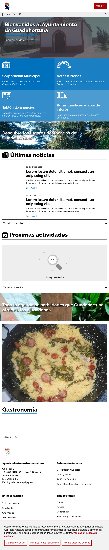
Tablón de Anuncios (66, 479)
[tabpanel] (54, 37)
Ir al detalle (64, 177)
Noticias (61, 502)
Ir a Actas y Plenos (81, 74)
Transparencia (9, 517)
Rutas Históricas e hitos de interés (74, 484)
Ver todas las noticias (13, 223)
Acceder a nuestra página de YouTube (8, 14)
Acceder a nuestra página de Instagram (20, 14)
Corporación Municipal (68, 469)
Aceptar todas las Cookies (77, 543)
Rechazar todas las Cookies (44, 543)
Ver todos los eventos (13, 287)
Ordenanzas (63, 511)
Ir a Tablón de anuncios (27, 105)
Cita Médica (8, 512)
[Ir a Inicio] (13, 6)
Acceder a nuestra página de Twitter (14, 14)
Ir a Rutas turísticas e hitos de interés (81, 105)
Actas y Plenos (64, 474)
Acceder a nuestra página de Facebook (2, 14)
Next (103, 38)
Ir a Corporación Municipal (27, 74)
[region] (54, 535)
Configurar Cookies (16, 543)
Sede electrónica (10, 503)
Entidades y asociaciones (69, 516)
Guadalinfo (7, 508)
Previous (6, 38)
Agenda (60, 506)
